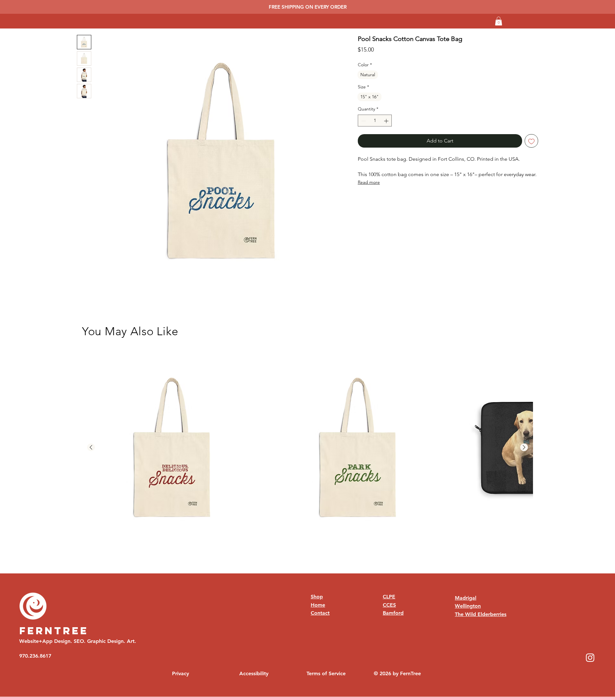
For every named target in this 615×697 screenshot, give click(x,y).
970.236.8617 (35, 656)
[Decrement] (363, 120)
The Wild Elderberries (480, 614)
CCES (389, 605)
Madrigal (465, 598)
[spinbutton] (375, 120)
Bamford (393, 613)
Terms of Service (326, 673)
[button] (498, 21)
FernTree (53, 630)
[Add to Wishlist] (531, 141)
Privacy (180, 673)
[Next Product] (524, 447)
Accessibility (253, 673)
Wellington (468, 606)
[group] (307, 448)
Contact (320, 613)
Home (318, 605)
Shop (317, 597)
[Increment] (387, 120)
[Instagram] (590, 657)
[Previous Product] (91, 447)
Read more (369, 182)
